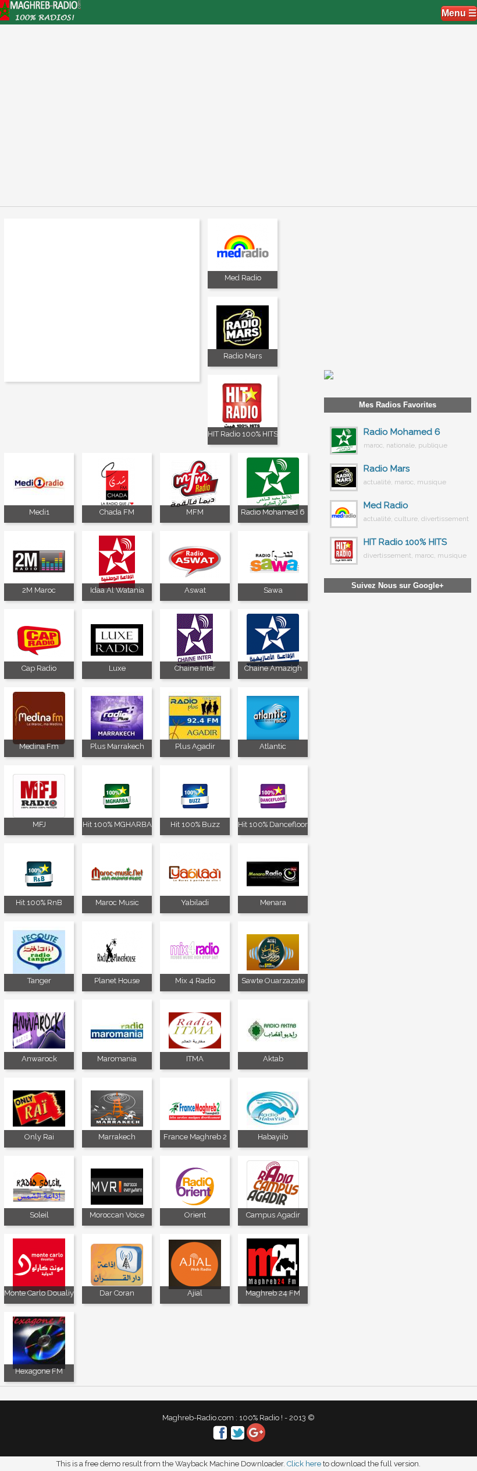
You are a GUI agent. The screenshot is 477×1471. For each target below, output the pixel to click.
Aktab (273, 1058)
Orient (195, 1214)
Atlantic (272, 746)
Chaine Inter (195, 668)
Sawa (273, 590)
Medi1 (39, 512)
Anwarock (39, 1058)
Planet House (117, 980)
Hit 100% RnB (39, 902)
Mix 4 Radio (195, 980)
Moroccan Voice (117, 1214)
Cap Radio (39, 668)
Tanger (39, 980)
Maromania (117, 1058)
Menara (273, 902)
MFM (195, 512)
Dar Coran (116, 1293)
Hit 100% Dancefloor (273, 824)
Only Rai (39, 1136)
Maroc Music (117, 902)
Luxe (117, 668)
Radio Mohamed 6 (273, 512)
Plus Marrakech (117, 746)
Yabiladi (195, 902)
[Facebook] (220, 1439)
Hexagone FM (39, 1371)
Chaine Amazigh (273, 668)
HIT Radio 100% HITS (243, 434)
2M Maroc (39, 590)
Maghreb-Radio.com (198, 1417)
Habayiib (273, 1136)
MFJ (39, 824)
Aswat (195, 590)
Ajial (194, 1293)
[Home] (40, 17)
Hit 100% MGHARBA (117, 824)
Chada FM (116, 512)
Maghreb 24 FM (272, 1293)
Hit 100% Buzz (195, 824)
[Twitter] (238, 1439)
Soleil (39, 1214)
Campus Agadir (273, 1214)
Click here (304, 1463)
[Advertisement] (238, 110)
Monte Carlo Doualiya (41, 1293)
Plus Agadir (195, 746)
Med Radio (243, 277)
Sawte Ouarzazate (273, 980)
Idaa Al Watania (117, 590)
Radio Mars (242, 355)
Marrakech (117, 1136)
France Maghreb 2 (195, 1136)
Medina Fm (39, 746)
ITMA (195, 1058)
